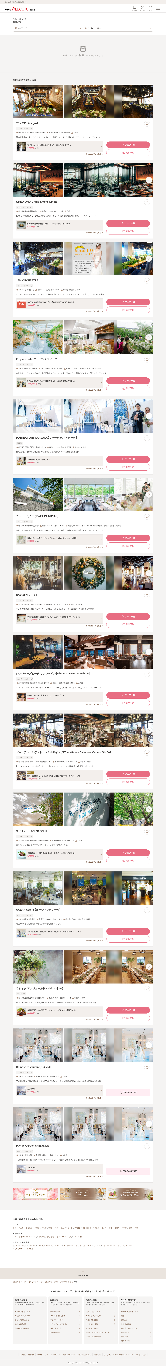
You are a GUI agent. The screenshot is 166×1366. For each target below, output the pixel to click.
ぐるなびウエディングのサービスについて (118, 1355)
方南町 (124, 1228)
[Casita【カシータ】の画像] (83, 573)
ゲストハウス (78, 1237)
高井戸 (104, 1228)
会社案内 (23, 1355)
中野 (56, 1228)
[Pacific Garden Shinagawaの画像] (83, 1124)
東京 (56, 1282)
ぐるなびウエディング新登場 (23, 1249)
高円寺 (117, 1228)
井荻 (136, 1228)
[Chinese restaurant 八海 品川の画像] (83, 1045)
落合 (130, 1228)
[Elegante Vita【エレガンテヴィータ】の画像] (83, 337)
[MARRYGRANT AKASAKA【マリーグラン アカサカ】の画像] (83, 416)
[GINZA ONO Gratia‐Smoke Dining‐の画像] (83, 180)
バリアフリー (127, 1246)
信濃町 (96, 1228)
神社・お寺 (50, 1237)
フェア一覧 (130, 145)
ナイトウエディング (71, 1246)
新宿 (14, 1228)
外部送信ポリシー (69, 1355)
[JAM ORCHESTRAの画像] (83, 258)
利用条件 (40, 1355)
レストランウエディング (21, 1237)
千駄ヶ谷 (69, 1228)
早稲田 (77, 1228)
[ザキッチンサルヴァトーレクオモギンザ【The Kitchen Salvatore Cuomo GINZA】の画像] (83, 730)
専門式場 (41, 1237)
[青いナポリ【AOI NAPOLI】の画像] (83, 809)
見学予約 (130, 152)
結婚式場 (48, 1282)
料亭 (34, 1237)
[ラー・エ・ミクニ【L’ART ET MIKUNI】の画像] (83, 494)
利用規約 (31, 1355)
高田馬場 (29, 1228)
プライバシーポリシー (53, 1355)
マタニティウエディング (111, 1246)
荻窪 (110, 1228)
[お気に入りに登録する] (147, 124)
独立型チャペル (85, 1246)
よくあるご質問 (140, 1355)
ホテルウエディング (64, 1237)
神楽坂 (37, 1228)
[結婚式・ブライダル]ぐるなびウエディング (28, 1282)
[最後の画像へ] (149, 101)
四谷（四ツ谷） (87, 1228)
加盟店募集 (97, 1355)
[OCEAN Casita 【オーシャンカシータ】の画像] (83, 888)
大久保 (21, 1228)
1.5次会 (40, 1246)
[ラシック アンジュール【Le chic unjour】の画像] (83, 966)
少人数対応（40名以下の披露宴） (24, 1246)
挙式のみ (97, 1246)
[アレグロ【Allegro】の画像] (83, 101)
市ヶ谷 (44, 1228)
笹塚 (50, 1228)
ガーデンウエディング (53, 1246)
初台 (62, 1228)
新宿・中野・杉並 (65, 1282)
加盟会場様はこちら (84, 1355)
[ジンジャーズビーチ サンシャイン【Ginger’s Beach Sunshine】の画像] (83, 652)
